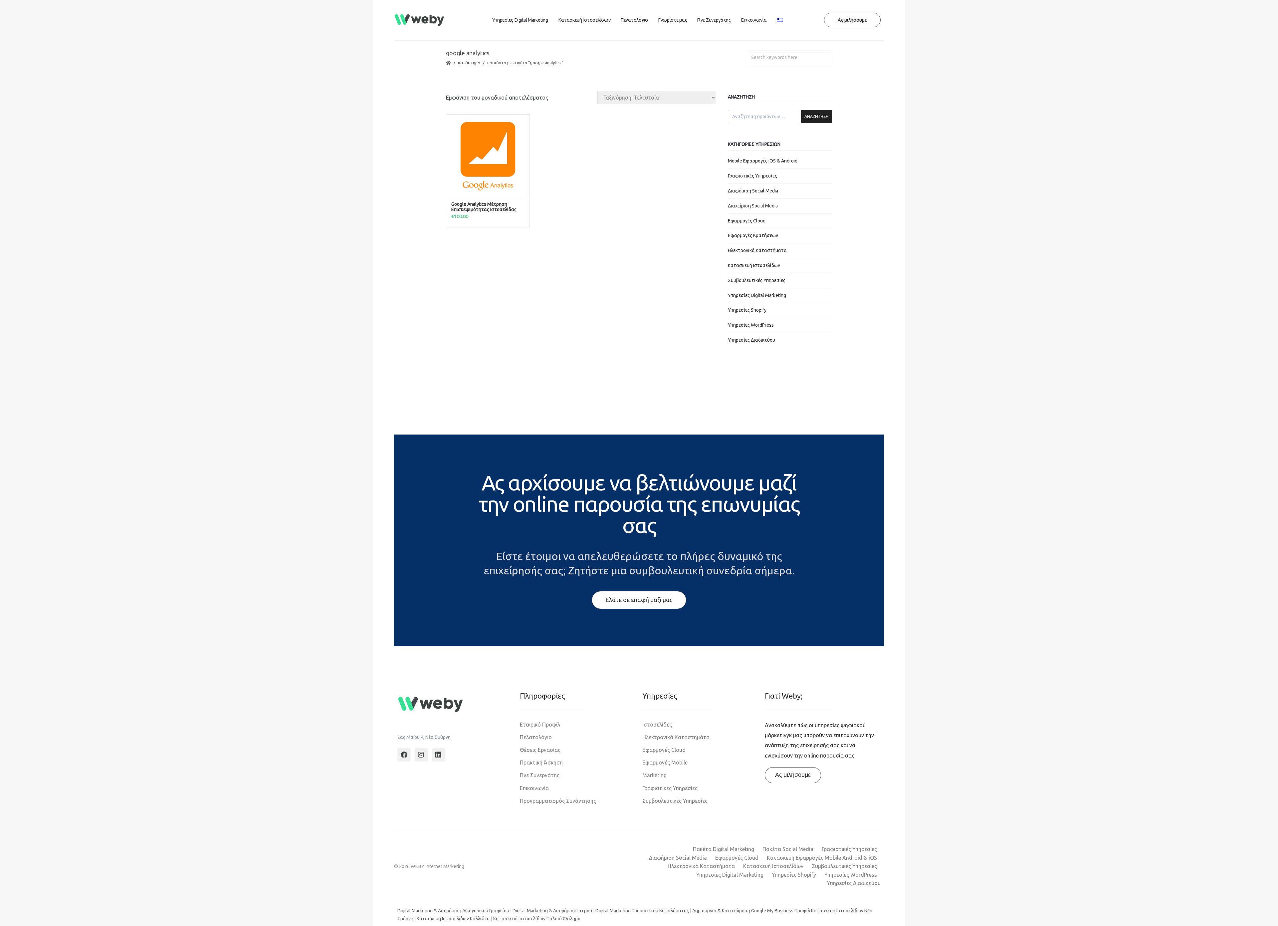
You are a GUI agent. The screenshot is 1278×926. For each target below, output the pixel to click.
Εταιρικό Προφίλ (540, 725)
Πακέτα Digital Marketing (723, 849)
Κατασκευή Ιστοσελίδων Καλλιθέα (453, 918)
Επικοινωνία (754, 20)
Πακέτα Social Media (787, 849)
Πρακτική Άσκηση (541, 763)
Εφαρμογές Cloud (746, 220)
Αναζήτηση (816, 116)
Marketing (654, 775)
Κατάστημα (469, 62)
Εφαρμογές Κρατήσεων (753, 235)
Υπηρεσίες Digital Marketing (520, 20)
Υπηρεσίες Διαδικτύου (751, 340)
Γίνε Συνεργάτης (714, 20)
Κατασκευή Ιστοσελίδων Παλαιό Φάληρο (536, 918)
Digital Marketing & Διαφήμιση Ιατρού (552, 910)
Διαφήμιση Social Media (753, 190)
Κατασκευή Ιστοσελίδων (584, 20)
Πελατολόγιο (634, 20)
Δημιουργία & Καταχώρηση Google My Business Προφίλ (751, 910)
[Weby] (419, 20)
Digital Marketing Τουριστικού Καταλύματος (642, 910)
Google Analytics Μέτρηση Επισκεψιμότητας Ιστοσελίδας (484, 206)
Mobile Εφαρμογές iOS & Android (762, 160)
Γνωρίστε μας (672, 20)
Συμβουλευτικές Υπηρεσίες (756, 280)
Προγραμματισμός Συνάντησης (558, 801)
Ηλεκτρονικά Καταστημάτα (676, 737)
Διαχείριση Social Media (753, 205)
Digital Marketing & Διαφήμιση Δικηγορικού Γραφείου (453, 910)
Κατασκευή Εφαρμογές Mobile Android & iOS (822, 858)
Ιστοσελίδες (657, 725)
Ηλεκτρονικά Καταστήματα (757, 250)
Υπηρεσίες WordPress (751, 325)
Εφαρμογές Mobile (665, 763)
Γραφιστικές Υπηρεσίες (752, 175)
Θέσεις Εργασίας (540, 750)
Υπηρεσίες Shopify (747, 310)
